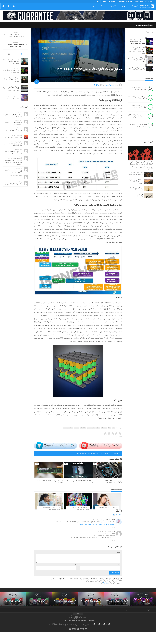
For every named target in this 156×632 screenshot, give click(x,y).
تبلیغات (135, 610)
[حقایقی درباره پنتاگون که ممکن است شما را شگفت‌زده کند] (148, 174)
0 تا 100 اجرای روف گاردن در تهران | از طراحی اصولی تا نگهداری (136, 182)
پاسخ (113, 527)
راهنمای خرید (113, 6)
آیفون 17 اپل (112, 1)
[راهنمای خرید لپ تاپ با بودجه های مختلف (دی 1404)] (39, 599)
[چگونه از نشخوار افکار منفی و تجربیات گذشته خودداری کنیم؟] (49, 501)
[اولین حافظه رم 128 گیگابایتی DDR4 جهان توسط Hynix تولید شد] (48, 470)
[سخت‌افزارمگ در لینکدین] (70, 628)
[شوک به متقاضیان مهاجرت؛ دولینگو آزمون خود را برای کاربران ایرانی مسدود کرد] (24, 70)
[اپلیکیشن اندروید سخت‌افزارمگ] (83, 628)
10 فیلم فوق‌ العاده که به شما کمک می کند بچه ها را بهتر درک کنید (78, 508)
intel (114, 428)
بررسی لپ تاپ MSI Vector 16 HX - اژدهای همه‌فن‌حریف (138, 125)
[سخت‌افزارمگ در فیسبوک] (75, 628)
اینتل (98, 428)
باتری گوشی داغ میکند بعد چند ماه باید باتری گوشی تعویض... (12, 145)
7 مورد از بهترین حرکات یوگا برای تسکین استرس (136, 189)
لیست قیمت (101, 6)
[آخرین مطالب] (21, 54)
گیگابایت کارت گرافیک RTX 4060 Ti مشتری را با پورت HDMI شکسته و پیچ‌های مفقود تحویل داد (137, 50)
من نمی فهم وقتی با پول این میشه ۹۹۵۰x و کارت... (13, 123)
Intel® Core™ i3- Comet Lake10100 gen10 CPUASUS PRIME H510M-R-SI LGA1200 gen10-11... (13, 161)
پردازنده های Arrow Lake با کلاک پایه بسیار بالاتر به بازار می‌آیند (79, 482)
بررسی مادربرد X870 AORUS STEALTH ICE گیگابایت (139, 107)
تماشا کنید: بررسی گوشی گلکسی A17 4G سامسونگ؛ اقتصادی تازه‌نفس (137, 116)
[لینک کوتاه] (94, 85)
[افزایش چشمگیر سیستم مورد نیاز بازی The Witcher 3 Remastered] (24, 61)
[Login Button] (3, 6)
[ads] (78, 15)
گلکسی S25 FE (139, 1)
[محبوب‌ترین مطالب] (9, 54)
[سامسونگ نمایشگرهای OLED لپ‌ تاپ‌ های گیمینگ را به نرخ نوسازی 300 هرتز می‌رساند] (149, 41)
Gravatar (105, 583)
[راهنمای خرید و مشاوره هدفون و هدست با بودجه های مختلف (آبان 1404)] (143, 599)
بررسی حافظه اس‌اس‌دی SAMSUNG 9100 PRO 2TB (137, 98)
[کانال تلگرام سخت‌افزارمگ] (81, 628)
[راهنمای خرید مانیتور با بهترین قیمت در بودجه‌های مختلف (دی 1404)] (65, 599)
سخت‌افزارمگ (149, 610)
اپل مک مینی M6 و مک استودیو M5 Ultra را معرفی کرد (137, 69)
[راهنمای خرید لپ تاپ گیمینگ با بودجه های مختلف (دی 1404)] (13, 599)
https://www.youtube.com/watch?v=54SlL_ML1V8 (97, 524)
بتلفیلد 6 (104, 1)
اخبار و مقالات (134, 6)
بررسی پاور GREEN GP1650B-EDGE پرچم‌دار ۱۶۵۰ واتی (139, 89)
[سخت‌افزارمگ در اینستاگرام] (78, 628)
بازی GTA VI (148, 1)
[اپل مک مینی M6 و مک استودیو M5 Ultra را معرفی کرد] (149, 69)
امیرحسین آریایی (110, 85)
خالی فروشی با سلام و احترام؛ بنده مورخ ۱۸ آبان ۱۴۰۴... (13, 152)
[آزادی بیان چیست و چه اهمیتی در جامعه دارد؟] (148, 195)
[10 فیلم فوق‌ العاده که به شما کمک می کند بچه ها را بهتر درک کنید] (78, 501)
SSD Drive (103, 428)
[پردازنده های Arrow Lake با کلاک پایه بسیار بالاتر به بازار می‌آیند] (78, 470)
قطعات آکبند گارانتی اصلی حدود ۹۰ (13, 138)
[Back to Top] (78, 614)
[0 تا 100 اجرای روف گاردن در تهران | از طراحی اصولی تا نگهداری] (148, 181)
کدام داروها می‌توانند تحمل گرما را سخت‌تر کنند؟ (107, 508)
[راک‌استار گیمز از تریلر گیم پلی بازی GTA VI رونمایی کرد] (24, 97)
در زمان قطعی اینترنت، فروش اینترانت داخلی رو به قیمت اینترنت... (12, 171)
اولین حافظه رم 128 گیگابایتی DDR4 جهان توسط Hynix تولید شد (50, 482)
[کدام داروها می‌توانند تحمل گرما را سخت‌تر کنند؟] (107, 501)
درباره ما (141, 610)
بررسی (124, 6)
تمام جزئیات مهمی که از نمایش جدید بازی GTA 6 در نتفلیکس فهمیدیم (11, 79)
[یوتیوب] (100, 445)
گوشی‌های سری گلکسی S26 (125, 1)
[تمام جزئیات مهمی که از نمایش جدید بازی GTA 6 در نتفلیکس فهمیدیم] (24, 79)
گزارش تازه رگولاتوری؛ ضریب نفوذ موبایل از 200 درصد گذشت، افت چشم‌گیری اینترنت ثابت (87, 454)
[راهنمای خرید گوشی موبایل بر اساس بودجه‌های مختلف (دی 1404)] (91, 599)
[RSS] (86, 628)
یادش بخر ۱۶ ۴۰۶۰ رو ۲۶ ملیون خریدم (13, 184)
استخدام (128, 610)
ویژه (92, 6)
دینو (98, 1)
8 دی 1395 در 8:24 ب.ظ (104, 532)
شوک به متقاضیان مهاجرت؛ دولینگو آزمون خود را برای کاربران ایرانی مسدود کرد (11, 70)
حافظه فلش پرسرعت (68, 428)
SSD (109, 428)
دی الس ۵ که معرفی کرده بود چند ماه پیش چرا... (12, 131)
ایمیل (74, 564)
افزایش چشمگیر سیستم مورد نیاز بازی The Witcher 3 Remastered (11, 61)
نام (118, 564)
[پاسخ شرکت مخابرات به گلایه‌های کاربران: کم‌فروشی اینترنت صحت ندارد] (149, 60)
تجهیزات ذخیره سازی (144, 25)
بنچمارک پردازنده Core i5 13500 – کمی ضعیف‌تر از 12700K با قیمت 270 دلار (108, 482)
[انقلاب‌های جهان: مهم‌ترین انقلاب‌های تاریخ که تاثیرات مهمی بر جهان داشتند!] (140, 153)
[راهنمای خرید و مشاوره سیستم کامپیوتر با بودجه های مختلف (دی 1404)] (117, 599)
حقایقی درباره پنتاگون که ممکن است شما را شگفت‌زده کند (136, 174)
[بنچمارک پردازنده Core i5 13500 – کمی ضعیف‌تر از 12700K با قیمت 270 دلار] (107, 470)
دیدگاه (116, 515)
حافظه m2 (83, 428)
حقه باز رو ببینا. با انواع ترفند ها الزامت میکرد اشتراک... (12, 116)
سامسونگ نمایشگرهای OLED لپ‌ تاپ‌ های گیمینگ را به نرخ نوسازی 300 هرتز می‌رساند (137, 41)
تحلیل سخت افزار (91, 428)
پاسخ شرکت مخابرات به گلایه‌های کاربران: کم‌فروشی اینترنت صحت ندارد (136, 60)
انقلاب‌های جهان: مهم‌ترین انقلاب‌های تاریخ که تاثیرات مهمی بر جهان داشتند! (141, 163)
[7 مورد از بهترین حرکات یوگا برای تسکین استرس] (148, 188)
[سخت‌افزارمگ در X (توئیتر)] (73, 628)
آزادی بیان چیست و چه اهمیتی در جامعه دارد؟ (137, 196)
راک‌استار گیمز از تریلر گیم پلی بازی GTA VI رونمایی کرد (12, 98)
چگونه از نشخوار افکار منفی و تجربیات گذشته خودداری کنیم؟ (50, 508)
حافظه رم (77, 428)
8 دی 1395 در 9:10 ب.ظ (99, 520)
